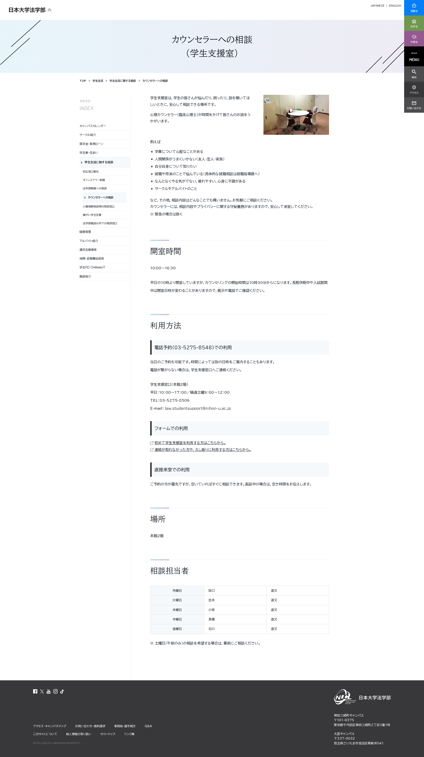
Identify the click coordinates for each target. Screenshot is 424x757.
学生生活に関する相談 (99, 162)
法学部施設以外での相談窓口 (100, 223)
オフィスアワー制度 (94, 180)
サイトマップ (107, 734)
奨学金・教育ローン (91, 144)
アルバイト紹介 (89, 241)
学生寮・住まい (89, 152)
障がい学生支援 (92, 214)
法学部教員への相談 (95, 188)
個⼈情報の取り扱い (78, 734)
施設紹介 (85, 276)
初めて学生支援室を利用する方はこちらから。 (190, 443)
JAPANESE (377, 5)
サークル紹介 (88, 134)
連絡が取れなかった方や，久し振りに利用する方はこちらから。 (203, 449)
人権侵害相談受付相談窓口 (99, 206)
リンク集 (129, 734)
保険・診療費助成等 (92, 258)
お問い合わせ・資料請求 (90, 726)
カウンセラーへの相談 (101, 197)
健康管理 (85, 231)
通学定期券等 (88, 249)
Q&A (148, 726)
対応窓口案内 (91, 171)
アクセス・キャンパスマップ (49, 726)
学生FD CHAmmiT (92, 267)
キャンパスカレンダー (93, 126)
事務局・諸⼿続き (125, 726)
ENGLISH (395, 5)
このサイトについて (45, 734)
